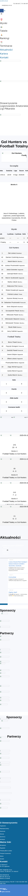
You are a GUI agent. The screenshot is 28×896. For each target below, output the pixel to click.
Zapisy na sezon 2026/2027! (13, 545)
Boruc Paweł (12, 342)
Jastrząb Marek (12, 273)
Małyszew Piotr (12, 286)
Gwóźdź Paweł (12, 350)
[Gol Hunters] (5, 417)
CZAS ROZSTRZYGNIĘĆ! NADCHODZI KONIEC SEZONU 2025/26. (18, 564)
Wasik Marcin (12, 261)
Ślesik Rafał (12, 327)
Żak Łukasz (12, 253)
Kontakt (4, 57)
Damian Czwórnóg (12, 257)
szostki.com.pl (4, 1)
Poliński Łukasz (13, 294)
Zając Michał (12, 367)
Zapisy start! (13, 592)
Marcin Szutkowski (12, 278)
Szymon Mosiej (12, 298)
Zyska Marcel (12, 371)
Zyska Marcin (12, 375)
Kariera (4, 53)
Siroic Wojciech (12, 306)
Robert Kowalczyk (12, 290)
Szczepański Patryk (12, 310)
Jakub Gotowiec (11, 269)
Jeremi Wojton (12, 354)
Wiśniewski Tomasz (12, 323)
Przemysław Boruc (12, 362)
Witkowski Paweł (12, 315)
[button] (14, 14)
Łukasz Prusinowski (12, 265)
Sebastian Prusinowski (12, 302)
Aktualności (6, 49)
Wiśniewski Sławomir (12, 319)
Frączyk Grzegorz (12, 346)
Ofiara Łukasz (12, 358)
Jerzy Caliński (12, 331)
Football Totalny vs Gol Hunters (14, 454)
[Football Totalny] (19, 417)
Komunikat (12, 577)
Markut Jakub (12, 282)
